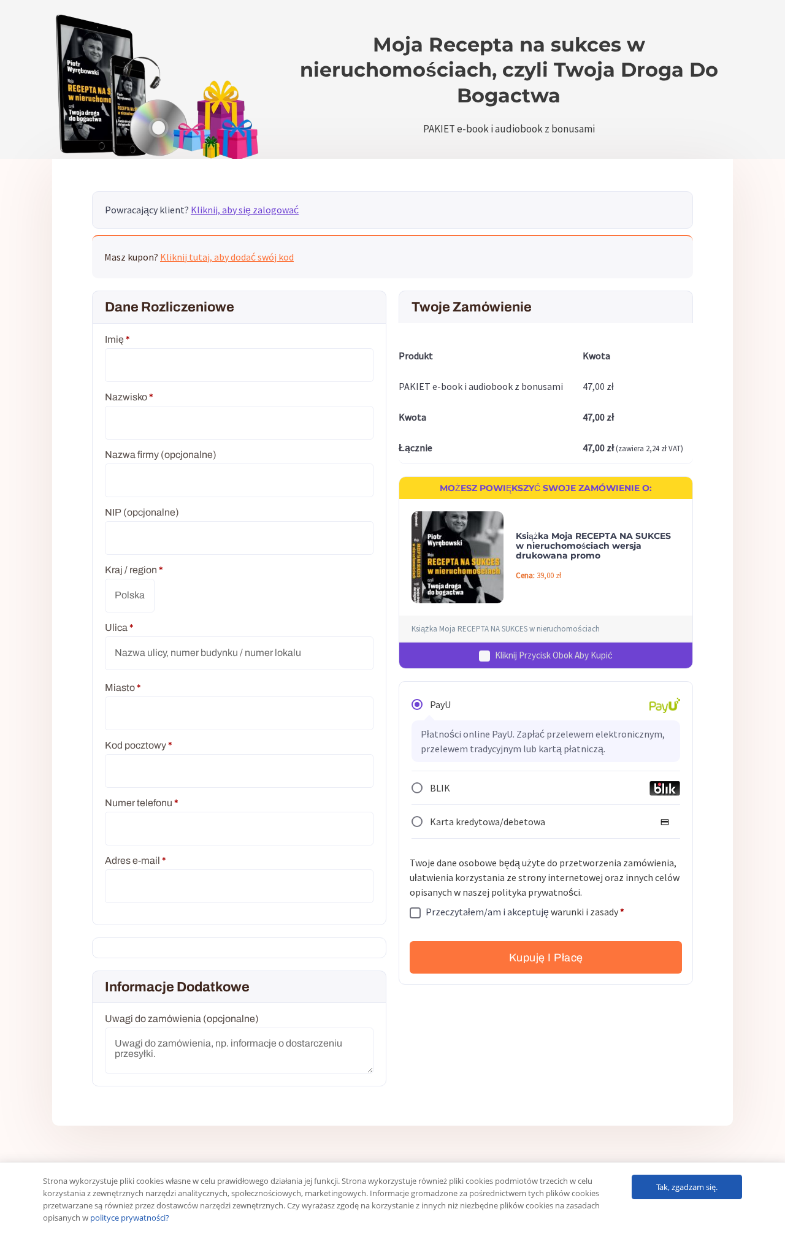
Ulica (119, 627)
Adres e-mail (135, 860)
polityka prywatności (535, 892)
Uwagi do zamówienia (182, 1018)
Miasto (123, 687)
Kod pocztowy (138, 745)
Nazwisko (129, 397)
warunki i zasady (584, 912)
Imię (117, 339)
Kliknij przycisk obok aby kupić (554, 655)
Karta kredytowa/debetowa (487, 822)
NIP (142, 512)
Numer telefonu (141, 803)
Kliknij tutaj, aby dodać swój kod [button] (227, 257)
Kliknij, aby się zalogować (245, 210)
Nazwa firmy (160, 454)
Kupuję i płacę (546, 958)
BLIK (440, 788)
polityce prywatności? (129, 1217)
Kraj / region (134, 570)
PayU (440, 705)
